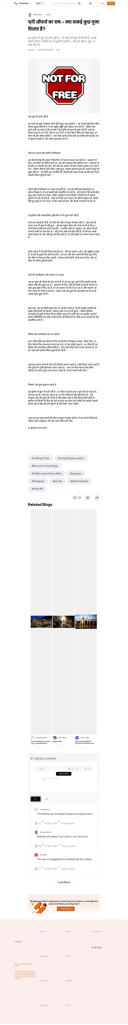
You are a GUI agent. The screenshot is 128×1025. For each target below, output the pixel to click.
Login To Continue (63, 773)
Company (42, 931)
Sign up (111, 3)
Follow (48, 14)
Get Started (66, 909)
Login (102, 3)
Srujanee (18, 942)
